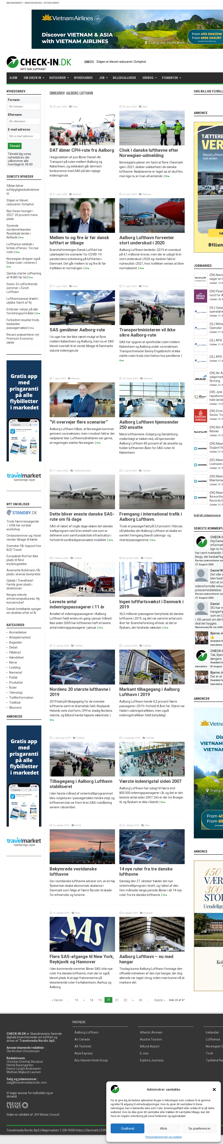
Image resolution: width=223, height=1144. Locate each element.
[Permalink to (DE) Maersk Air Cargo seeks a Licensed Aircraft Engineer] (200, 470)
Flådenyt (15, 652)
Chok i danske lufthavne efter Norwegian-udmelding (148, 153)
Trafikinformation (82, 471)
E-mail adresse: (19, 129)
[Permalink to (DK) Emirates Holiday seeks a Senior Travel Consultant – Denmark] (200, 421)
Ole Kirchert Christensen (23, 1051)
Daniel (215, 604)
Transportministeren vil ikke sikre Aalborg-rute (147, 332)
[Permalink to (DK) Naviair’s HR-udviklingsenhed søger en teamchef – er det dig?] (200, 285)
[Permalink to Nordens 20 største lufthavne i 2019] (82, 683)
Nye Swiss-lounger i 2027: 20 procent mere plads (22, 215)
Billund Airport (149, 1046)
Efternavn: (15, 114)
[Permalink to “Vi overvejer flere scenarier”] (82, 416)
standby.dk (170, 78)
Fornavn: (14, 100)
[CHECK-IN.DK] (39, 67)
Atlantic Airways (151, 1032)
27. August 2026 (204, 564)
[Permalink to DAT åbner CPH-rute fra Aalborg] (82, 144)
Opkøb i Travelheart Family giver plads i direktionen (20, 584)
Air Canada (82, 1039)
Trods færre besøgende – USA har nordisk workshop (23, 525)
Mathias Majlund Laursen (24, 1072)
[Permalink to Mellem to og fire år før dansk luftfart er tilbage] (82, 231)
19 (100, 1000)
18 (91, 1000)
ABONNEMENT (15, 3)
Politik (145, 286)
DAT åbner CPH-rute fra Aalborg (82, 150)
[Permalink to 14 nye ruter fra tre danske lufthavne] (152, 863)
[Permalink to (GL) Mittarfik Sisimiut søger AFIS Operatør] (200, 334)
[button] (214, 1089)
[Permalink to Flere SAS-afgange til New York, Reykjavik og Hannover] (82, 950)
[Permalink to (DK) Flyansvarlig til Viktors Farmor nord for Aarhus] (200, 301)
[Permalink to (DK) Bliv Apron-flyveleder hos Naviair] (200, 437)
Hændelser (16, 657)
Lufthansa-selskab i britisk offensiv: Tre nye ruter (23, 248)
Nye (99, 61)
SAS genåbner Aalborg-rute (77, 329)
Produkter (148, 913)
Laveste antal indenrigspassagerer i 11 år (77, 604)
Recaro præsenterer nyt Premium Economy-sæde (23, 338)
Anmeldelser (18, 632)
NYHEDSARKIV (83, 78)
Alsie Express (83, 1053)
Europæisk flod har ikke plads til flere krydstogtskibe (22, 560)
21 (117, 1000)
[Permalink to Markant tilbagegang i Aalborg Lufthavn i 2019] (152, 683)
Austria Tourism (151, 1039)
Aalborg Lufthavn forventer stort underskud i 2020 (146, 240)
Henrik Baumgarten (20, 1065)
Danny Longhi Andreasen (24, 1068)
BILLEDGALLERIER (124, 78)
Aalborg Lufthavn (86, 1032)
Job (102, 78)
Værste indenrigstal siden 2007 (150, 781)
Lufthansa (213, 1039)
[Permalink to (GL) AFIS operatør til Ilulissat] (200, 367)
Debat (13, 647)
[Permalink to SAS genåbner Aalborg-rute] (82, 324)
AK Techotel (82, 1046)
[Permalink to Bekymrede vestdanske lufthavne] (82, 863)
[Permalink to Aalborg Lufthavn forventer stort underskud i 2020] (152, 231)
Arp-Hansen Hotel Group (91, 1060)
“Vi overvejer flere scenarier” (79, 422)
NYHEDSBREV (51, 3)
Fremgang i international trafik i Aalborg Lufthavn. (150, 516)
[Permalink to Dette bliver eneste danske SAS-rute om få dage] (82, 508)
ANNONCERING (33, 3)
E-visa (144, 1053)
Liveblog (14, 667)
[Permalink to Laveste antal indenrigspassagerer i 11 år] (82, 596)
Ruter (75, 107)
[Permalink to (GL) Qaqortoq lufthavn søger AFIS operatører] (200, 318)
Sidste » (159, 1000)
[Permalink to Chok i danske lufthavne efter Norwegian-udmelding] (152, 144)
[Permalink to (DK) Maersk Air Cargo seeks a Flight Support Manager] (200, 454)
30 (140, 1000)
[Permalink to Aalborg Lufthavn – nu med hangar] (152, 950)
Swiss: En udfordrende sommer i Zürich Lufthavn (22, 288)
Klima (13, 662)
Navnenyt (15, 672)
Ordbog (148, 78)
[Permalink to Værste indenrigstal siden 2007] (152, 775)
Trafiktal (146, 471)
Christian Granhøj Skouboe (25, 1061)
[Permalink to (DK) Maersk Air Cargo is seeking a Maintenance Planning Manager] (200, 487)
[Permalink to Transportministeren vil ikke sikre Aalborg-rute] (152, 324)
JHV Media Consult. (47, 1114)
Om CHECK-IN (32, 78)
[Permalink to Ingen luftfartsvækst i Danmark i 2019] (152, 596)
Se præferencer (199, 1128)
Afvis (163, 1128)
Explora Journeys (152, 1060)
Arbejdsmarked (19, 637)
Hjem (13, 78)
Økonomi (77, 194)
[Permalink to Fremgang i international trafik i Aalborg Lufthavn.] (152, 508)
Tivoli (209, 1053)
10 (76, 1000)
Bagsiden (15, 642)
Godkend (127, 1128)
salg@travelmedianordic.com (27, 1082)
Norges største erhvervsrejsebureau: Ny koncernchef (23, 598)
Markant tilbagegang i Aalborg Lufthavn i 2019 (149, 692)
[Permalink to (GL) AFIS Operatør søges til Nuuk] (200, 350)
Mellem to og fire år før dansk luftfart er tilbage (79, 240)
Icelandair (212, 1032)
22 (125, 1000)
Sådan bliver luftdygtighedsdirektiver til (23, 189)
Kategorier (57, 78)
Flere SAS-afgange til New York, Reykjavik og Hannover (82, 959)
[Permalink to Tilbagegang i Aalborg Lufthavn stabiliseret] (82, 775)
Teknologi (15, 692)
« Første (57, 1000)
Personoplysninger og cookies (163, 1137)
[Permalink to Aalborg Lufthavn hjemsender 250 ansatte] (152, 416)
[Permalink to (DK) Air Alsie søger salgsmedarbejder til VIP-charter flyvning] (200, 383)
